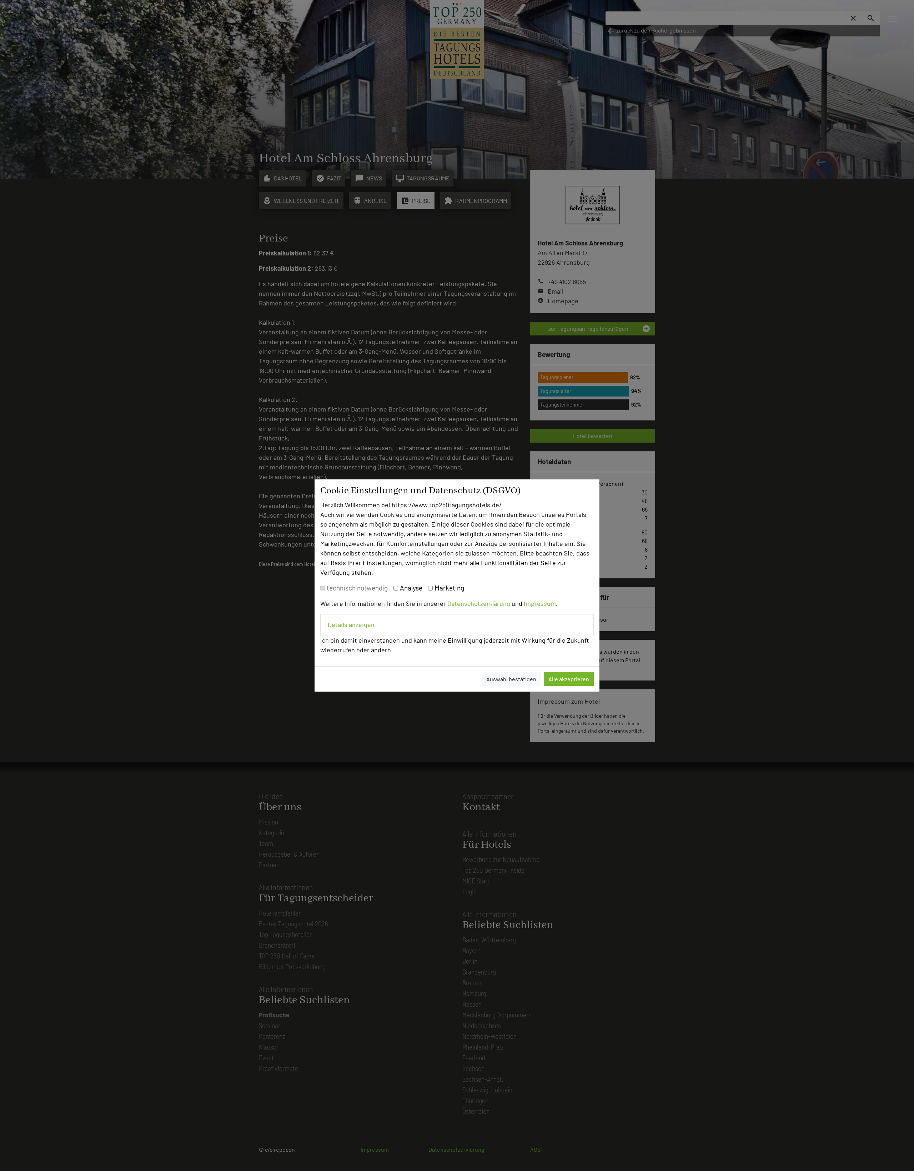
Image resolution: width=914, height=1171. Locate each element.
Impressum (540, 603)
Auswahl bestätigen (511, 679)
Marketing (449, 588)
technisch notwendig (357, 588)
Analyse (411, 588)
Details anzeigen (351, 624)
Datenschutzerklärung (478, 603)
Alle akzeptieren (568, 679)
